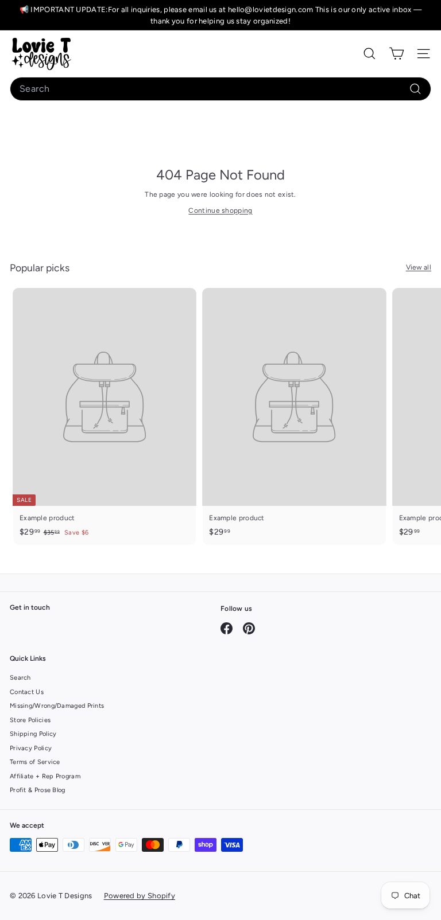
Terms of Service (35, 762)
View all (418, 267)
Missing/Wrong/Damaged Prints (57, 706)
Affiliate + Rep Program (45, 776)
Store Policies (30, 720)
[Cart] (396, 54)
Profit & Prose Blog (37, 790)
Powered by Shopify (139, 895)
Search (20, 677)
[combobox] (220, 89)
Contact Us (27, 692)
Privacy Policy (31, 748)
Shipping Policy (33, 734)
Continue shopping (220, 210)
